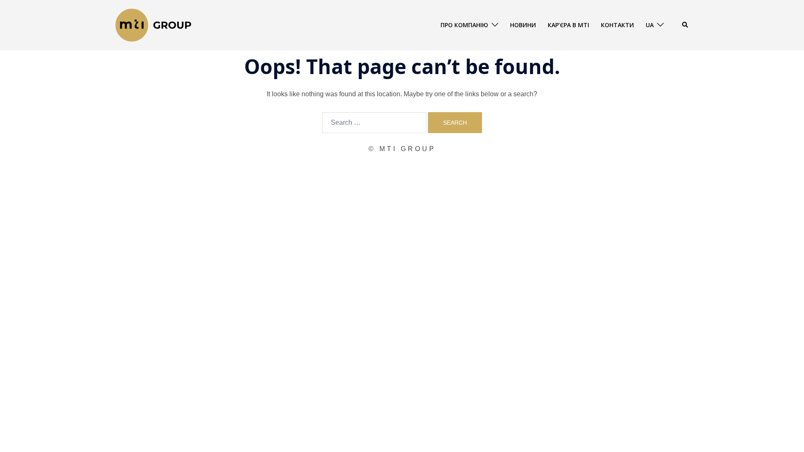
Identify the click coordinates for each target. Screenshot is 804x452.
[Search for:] (374, 122)
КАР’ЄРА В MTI (568, 25)
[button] (685, 25)
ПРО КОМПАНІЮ (464, 25)
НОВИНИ (523, 25)
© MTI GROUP (402, 148)
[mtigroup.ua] (153, 24)
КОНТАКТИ (617, 25)
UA (650, 25)
